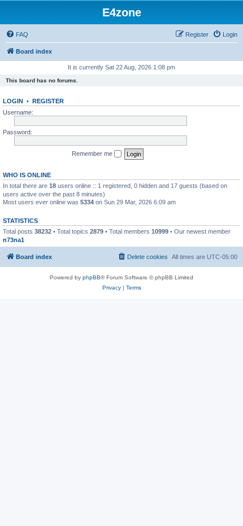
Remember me (93, 153)
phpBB (92, 277)
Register (48, 101)
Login (13, 101)
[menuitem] (17, 34)
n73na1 (13, 239)
